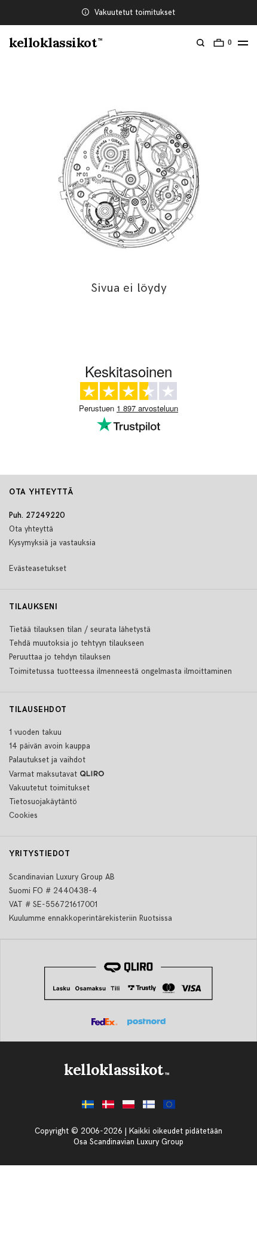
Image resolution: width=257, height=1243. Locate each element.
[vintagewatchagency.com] (169, 1107)
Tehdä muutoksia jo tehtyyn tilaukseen (76, 643)
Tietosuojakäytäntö (43, 802)
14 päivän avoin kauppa (49, 746)
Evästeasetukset (37, 568)
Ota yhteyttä (31, 529)
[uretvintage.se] (88, 1107)
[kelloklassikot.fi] (149, 1107)
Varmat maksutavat (43, 774)
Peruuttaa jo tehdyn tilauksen (60, 657)
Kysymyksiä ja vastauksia (52, 543)
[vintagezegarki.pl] (128, 1107)
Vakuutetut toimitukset (134, 12)
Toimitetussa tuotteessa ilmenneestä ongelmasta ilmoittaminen (120, 671)
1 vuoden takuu (35, 732)
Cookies (23, 815)
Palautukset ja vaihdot (47, 760)
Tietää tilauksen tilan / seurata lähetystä (80, 629)
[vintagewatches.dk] (108, 1107)
